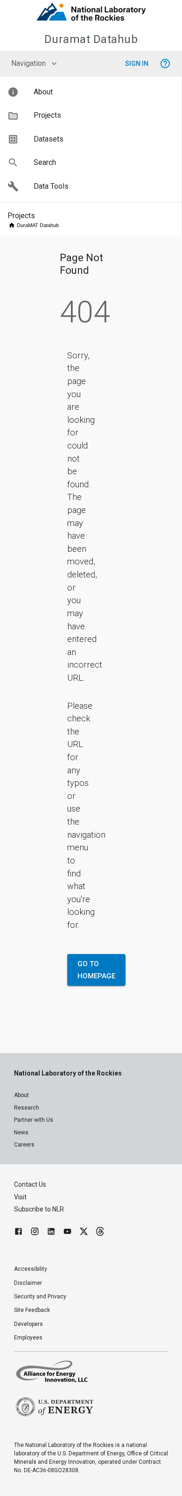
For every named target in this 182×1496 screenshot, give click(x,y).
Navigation (28, 63)
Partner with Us (33, 1120)
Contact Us (30, 1184)
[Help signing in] (165, 63)
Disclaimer (28, 1283)
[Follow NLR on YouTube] (67, 1232)
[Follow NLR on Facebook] (18, 1232)
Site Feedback (32, 1310)
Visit (20, 1197)
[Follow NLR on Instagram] (34, 1232)
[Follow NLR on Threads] (100, 1232)
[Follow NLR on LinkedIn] (51, 1232)
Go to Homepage (96, 970)
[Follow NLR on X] (83, 1232)
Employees (28, 1337)
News (21, 1132)
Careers (24, 1144)
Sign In (136, 63)
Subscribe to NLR (39, 1209)
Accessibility (30, 1269)
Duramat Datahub (91, 39)
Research (26, 1107)
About (21, 1095)
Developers (28, 1324)
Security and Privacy (40, 1296)
